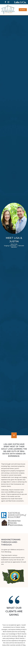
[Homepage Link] (8, 9)
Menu (23, 9)
